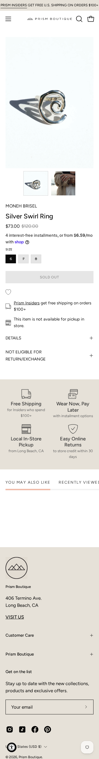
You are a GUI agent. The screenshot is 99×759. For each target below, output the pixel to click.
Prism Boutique (18, 586)
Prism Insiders (27, 303)
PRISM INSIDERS (14, 5)
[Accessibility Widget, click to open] (11, 747)
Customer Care (20, 635)
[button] (78, 19)
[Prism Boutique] (49, 19)
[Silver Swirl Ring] (35, 183)
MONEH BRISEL (21, 206)
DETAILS (13, 338)
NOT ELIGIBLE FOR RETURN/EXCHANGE (26, 356)
